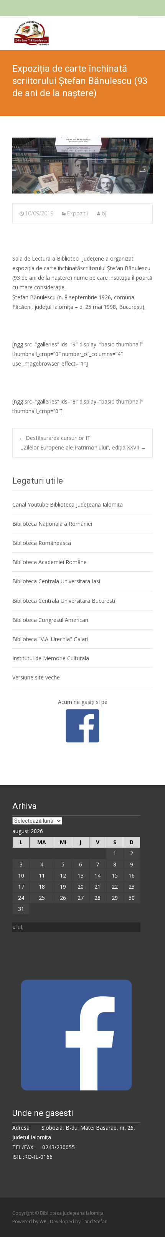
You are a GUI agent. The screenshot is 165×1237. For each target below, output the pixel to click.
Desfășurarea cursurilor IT (55, 437)
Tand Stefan (94, 1221)
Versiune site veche (36, 677)
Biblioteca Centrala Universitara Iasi (56, 581)
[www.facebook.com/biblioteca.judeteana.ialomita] (82, 725)
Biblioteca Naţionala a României (52, 523)
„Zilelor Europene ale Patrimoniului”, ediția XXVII (83, 447)
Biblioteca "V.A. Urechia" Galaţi (50, 639)
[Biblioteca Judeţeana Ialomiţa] (26, 31)
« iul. (17, 927)
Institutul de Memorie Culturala (50, 658)
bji (104, 213)
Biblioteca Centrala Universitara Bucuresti (63, 600)
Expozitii (77, 213)
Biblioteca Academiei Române (49, 562)
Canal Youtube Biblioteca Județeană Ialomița (67, 504)
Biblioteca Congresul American (50, 619)
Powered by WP (30, 1221)
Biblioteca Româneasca (41, 542)
